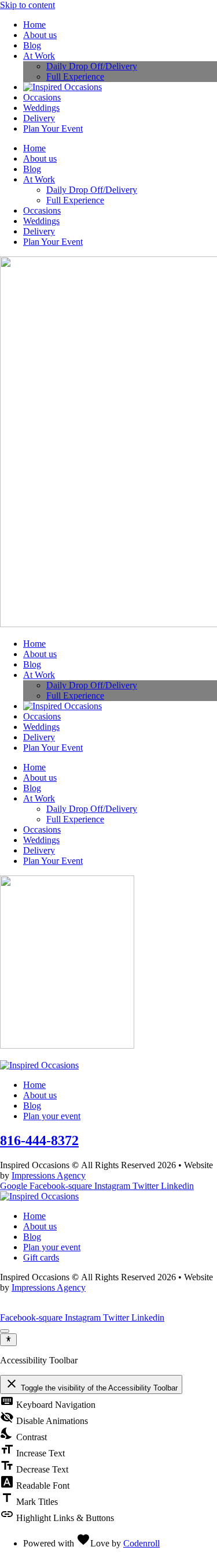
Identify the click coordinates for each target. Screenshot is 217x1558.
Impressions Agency (49, 1175)
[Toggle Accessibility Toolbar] (8, 1339)
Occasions (42, 97)
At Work (39, 56)
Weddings (41, 108)
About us (40, 35)
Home (34, 24)
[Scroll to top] (4, 1331)
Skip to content (27, 5)
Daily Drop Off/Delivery (91, 66)
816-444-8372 (39, 1140)
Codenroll (141, 1543)
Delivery (39, 118)
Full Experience (75, 76)
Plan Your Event (53, 128)
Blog (32, 45)
